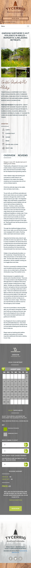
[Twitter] (16, 559)
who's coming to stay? (10, 440)
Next (28, 72)
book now (15, 18)
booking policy (20, 547)
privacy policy (10, 547)
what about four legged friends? (14, 455)
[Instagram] (20, 559)
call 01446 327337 (8, 22)
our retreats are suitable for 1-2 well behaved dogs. (14, 459)
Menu (3, 26)
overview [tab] (9, 155)
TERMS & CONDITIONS (15, 500)
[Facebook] (11, 559)
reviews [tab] (23, 155)
